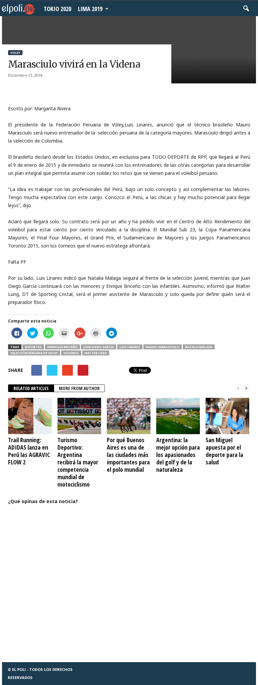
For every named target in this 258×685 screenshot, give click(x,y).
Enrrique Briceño (62, 347)
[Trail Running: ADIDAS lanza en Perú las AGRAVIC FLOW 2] (30, 416)
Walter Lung (96, 353)
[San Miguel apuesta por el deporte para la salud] (227, 416)
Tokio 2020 (57, 9)
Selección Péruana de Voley (34, 353)
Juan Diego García (98, 347)
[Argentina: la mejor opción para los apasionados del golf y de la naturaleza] (178, 416)
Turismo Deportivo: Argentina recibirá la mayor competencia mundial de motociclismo (77, 462)
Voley (15, 52)
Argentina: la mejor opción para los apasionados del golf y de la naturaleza (178, 454)
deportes (33, 347)
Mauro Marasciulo (162, 347)
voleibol (71, 353)
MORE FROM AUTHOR (79, 388)
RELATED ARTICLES (31, 388)
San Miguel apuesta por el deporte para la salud (224, 451)
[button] (246, 8)
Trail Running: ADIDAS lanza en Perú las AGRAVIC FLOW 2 (29, 451)
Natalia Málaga (198, 347)
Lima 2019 (90, 9)
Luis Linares (130, 347)
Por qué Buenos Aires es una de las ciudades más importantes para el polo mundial (128, 454)
